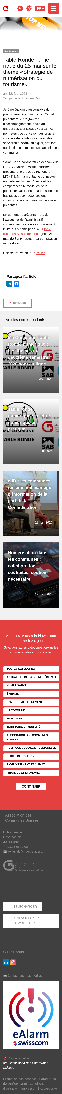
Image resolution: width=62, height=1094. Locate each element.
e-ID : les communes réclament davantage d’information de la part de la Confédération (29, 494)
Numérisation (11, 51)
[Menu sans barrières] (29, 8)
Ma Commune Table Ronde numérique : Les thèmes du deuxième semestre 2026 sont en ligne (28, 350)
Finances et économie (23, 772)
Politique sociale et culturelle (31, 747)
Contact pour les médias (24, 975)
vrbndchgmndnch (26, 851)
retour (20, 8)
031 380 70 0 (16, 846)
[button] (53, 8)
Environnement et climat (26, 764)
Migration (14, 718)
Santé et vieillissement (24, 702)
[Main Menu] (53, 8)
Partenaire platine (19, 1058)
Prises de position (20, 756)
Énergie (13, 693)
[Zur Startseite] (5, 8)
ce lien (40, 253)
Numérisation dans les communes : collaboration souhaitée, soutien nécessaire (27, 566)
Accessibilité (48, 1088)
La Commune (16, 710)
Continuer (31, 786)
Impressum (29, 1088)
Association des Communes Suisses (27, 737)
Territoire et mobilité (23, 726)
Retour (19, 303)
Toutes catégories (21, 668)
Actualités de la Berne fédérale (32, 677)
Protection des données (20, 1079)
